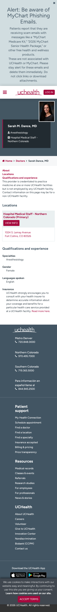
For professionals (25, 492)
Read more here (41, 311)
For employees (23, 488)
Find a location (23, 432)
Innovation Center (25, 533)
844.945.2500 (26, 388)
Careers (19, 519)
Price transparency (26, 452)
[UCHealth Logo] (24, 329)
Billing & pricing (24, 447)
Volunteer (20, 523)
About (6, 170)
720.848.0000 (26, 341)
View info (11, 222)
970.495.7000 (26, 356)
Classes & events (24, 473)
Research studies (24, 483)
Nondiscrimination (25, 538)
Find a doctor (22, 427)
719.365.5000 (26, 370)
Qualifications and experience (19, 177)
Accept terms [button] (29, 599)
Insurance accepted (26, 442)
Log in (49, 92)
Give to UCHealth (25, 528)
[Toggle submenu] (4, 92)
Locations (8, 174)
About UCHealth (24, 514)
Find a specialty (24, 437)
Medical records (24, 468)
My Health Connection (28, 417)
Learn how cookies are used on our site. (28, 593)
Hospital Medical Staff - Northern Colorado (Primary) (25, 215)
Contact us (21, 548)
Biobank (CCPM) (24, 543)
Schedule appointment (28, 422)
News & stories (23, 497)
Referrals (20, 478)
